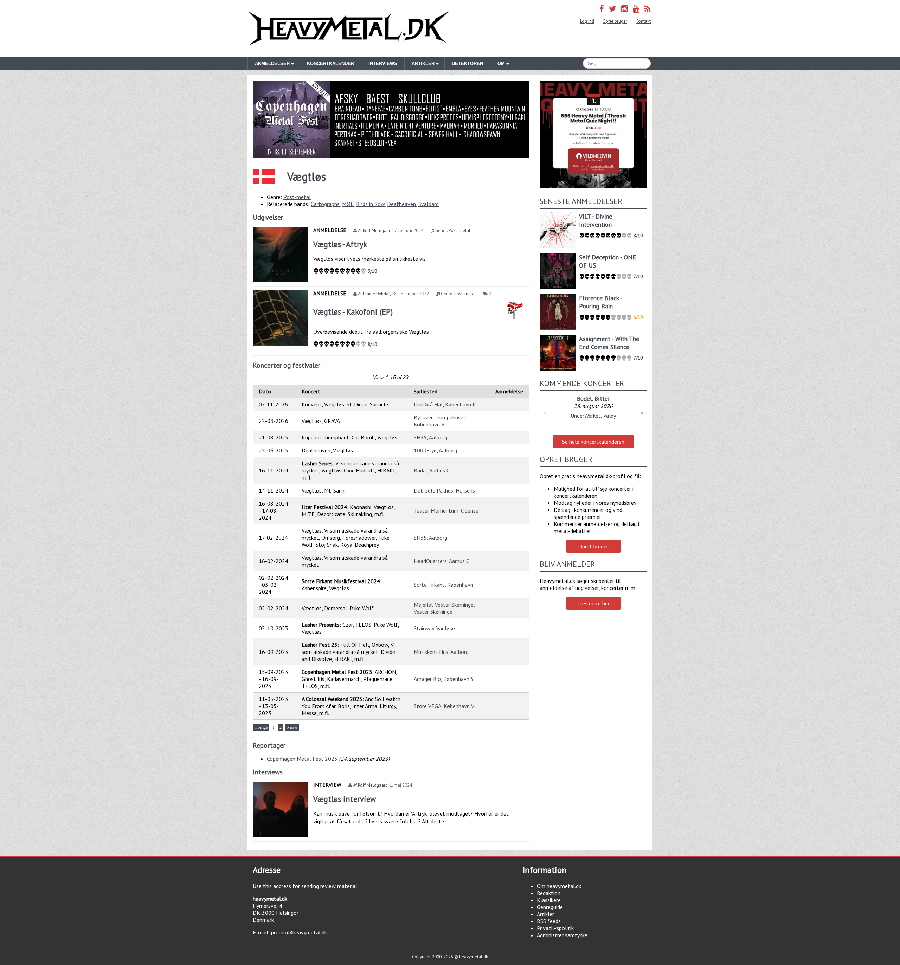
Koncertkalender (330, 63)
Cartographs (325, 203)
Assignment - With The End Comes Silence (609, 343)
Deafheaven (401, 203)
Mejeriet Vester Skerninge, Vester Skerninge (444, 608)
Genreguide (550, 907)
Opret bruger (615, 21)
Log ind (587, 21)
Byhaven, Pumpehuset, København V (440, 421)
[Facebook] (601, 9)
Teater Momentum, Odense (446, 510)
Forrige (261, 727)
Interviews (382, 63)
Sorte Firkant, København (443, 584)
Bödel (584, 398)
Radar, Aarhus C (432, 470)
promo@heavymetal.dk (299, 932)
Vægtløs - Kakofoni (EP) (353, 312)
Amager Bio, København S (444, 678)
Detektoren (467, 63)
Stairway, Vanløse (434, 628)
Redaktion (548, 892)
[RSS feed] (647, 9)
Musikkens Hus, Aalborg (441, 651)
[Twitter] (612, 9)
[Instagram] (624, 9)
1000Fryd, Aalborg (435, 450)
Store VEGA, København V (444, 705)
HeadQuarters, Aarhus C (441, 561)
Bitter (602, 398)
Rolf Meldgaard (378, 230)
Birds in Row (370, 203)
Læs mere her (593, 603)
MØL (348, 203)
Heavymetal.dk (349, 28)
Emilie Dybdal (376, 294)
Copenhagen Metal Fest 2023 (302, 758)
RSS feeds (549, 921)
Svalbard (428, 203)
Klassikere (549, 899)
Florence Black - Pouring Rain (600, 302)
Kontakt (643, 21)
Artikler (545, 914)
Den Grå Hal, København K (445, 404)
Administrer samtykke (562, 935)
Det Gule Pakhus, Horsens (444, 490)
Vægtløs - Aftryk (340, 244)
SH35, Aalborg (430, 437)
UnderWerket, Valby (593, 415)
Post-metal (297, 196)
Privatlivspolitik (555, 928)
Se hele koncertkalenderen (593, 441)
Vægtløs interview (344, 799)
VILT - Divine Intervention (595, 220)
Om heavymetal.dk (559, 885)
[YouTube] (636, 9)
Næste (292, 727)
